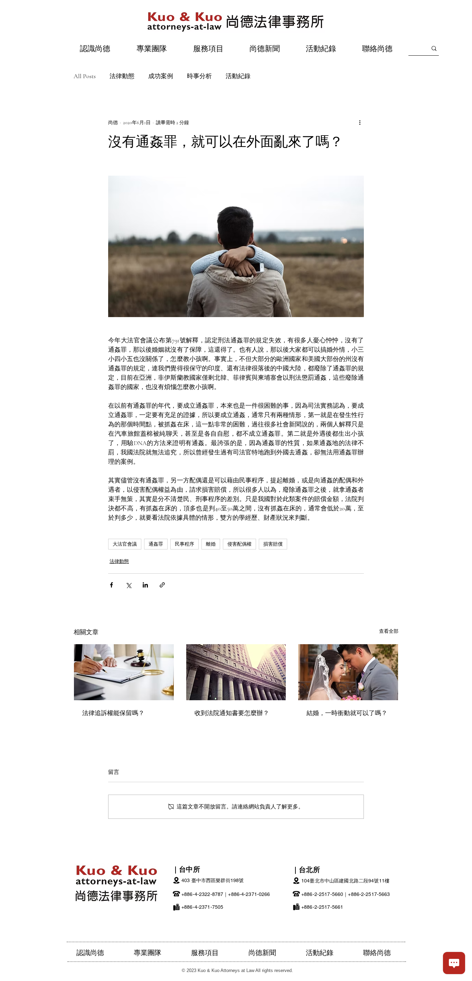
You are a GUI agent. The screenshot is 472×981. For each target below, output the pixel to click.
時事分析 (199, 76)
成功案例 (160, 76)
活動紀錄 (238, 76)
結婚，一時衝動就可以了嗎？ (346, 713)
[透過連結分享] (162, 585)
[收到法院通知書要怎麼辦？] (236, 672)
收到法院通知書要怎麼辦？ (232, 713)
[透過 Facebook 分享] (111, 585)
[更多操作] (360, 122)
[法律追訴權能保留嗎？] (124, 672)
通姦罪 (156, 544)
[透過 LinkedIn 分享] (145, 585)
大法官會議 (125, 544)
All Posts (85, 76)
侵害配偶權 (239, 544)
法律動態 (122, 76)
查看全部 (388, 631)
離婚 (211, 544)
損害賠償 (273, 544)
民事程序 (184, 544)
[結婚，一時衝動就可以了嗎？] (348, 672)
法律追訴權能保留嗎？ (113, 713)
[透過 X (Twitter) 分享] (128, 585)
